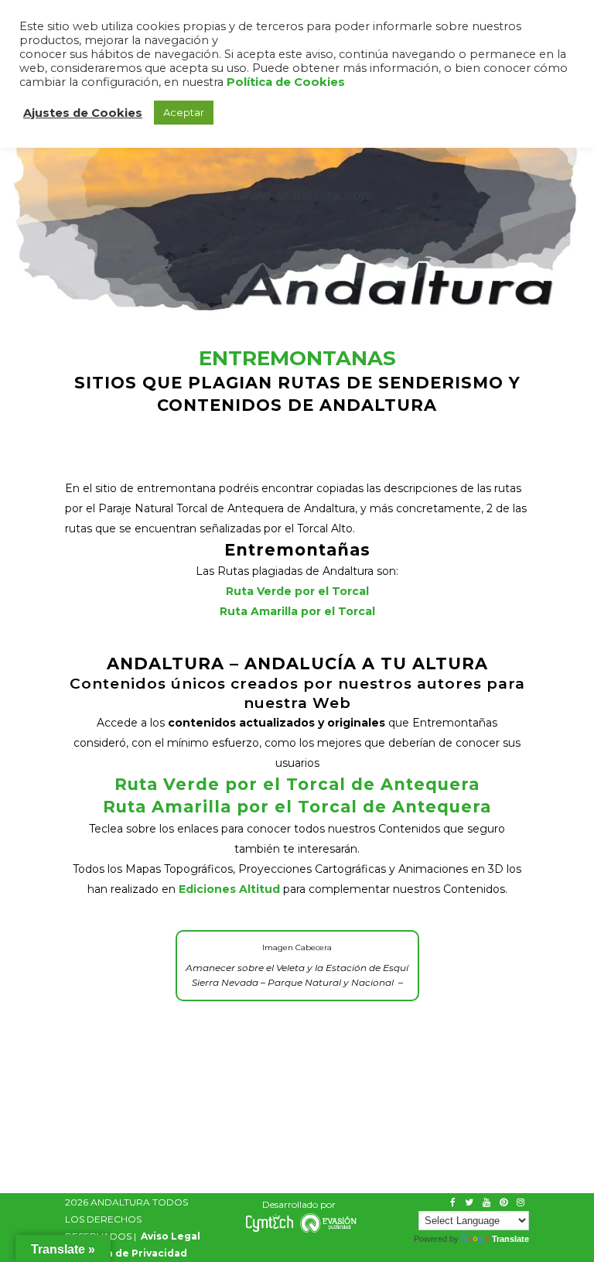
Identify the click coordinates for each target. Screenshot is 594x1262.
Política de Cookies (286, 82)
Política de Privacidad (130, 1253)
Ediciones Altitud (229, 889)
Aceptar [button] (183, 112)
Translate (510, 1238)
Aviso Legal (170, 1236)
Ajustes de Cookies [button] (82, 113)
